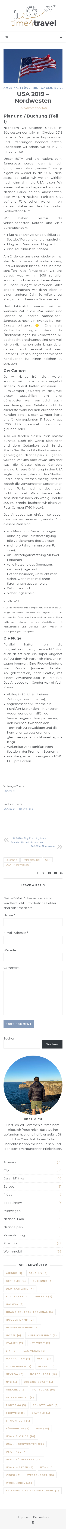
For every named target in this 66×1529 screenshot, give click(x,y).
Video (13, 1475)
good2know (13, 1202)
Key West (40, 1343)
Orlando (16, 1389)
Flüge (25, 87)
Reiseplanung (31, 859)
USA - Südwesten (24, 1459)
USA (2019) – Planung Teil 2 (18, 808)
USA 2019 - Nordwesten (42, 846)
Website (10, 950)
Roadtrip (10, 1243)
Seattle (41, 1412)
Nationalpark (13, 1227)
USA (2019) (9, 790)
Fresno (43, 1296)
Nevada (15, 1374)
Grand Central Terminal (29, 1312)
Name (9, 915)
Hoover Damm (20, 1319)
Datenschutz (41, 1517)
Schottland (46, 1405)
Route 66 (16, 1405)
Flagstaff (17, 1296)
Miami (44, 1358)
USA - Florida (20, 1436)
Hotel (13, 1335)
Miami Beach (19, 1366)
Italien (14, 1343)
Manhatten (18, 1358)
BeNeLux (38, 1273)
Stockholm (18, 1420)
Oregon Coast (38, 1381)
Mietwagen (42, 87)
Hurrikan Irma (42, 1335)
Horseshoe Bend (22, 1327)
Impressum (25, 1517)
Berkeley (16, 1280)
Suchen (9, 1038)
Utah (47, 1467)
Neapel (46, 1366)
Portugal (43, 1389)
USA (47, 859)
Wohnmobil (13, 1251)
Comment (12, 967)
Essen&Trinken (15, 1178)
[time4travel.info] (33, 16)
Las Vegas (34, 1350)
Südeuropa (18, 1428)
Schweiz (15, 1412)
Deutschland (20, 1288)
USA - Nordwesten (17, 864)
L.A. (11, 1350)
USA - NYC (16, 1451)
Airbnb (14, 1273)
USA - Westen (20, 1467)
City (6, 1170)
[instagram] (33, 1522)
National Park (14, 1219)
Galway (15, 1304)
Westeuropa (40, 1475)
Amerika (11, 87)
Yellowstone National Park (32, 1490)
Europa (9, 1186)
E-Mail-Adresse (16, 933)
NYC (11, 1381)
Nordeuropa (43, 1374)
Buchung (11, 859)
